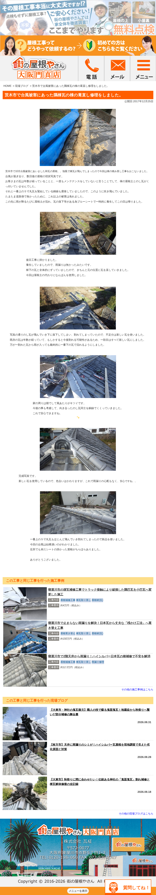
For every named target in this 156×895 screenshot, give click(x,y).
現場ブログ (21, 85)
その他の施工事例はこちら (137, 689)
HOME (7, 85)
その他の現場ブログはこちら (136, 813)
